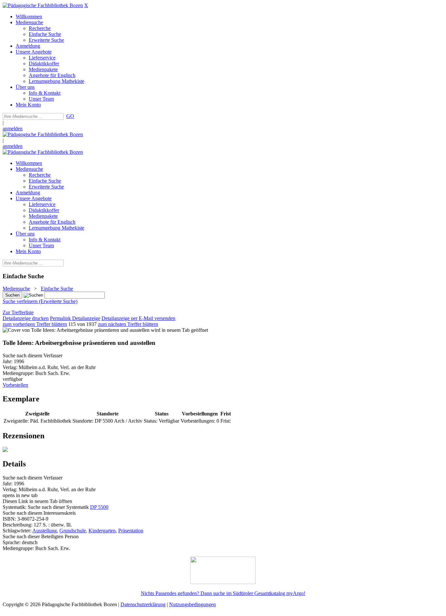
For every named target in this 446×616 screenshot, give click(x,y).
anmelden (13, 128)
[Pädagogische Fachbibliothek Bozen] (43, 5)
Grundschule (72, 530)
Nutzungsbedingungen (192, 604)
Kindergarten (102, 530)
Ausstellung (44, 530)
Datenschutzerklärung (143, 604)
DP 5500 (99, 507)
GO (70, 116)
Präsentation (130, 530)
